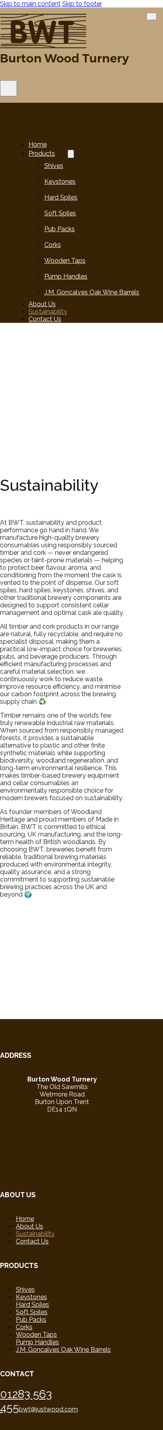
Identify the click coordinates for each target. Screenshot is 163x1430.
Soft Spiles (60, 213)
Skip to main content (30, 4)
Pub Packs (59, 229)
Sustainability (47, 311)
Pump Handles (65, 276)
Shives (53, 166)
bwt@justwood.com (48, 1409)
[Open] (8, 88)
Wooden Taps (64, 260)
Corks (52, 245)
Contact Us (44, 319)
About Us (42, 304)
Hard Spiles (61, 197)
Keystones (60, 181)
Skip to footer (82, 4)
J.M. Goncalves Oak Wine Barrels (91, 292)
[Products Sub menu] (71, 154)
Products (41, 153)
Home (37, 144)
